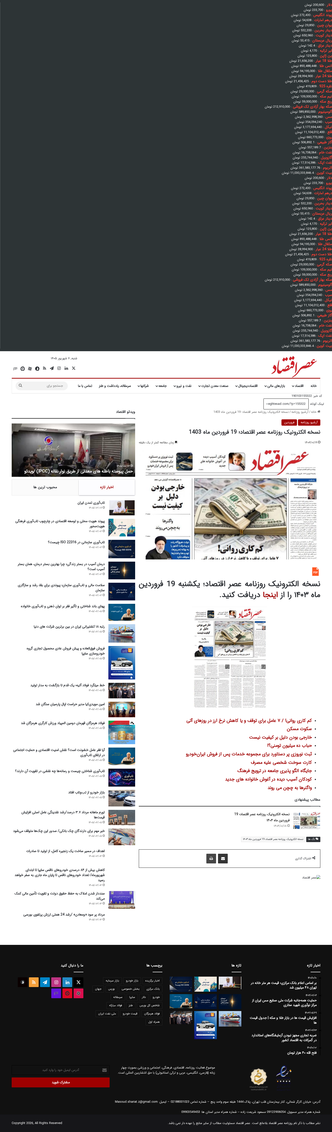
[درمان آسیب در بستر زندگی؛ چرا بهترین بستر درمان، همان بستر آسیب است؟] (121, 570)
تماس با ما (85, 386)
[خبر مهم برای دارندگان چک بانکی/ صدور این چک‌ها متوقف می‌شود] (121, 837)
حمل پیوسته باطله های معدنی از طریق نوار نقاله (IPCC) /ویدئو (78, 471)
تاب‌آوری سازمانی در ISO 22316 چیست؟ (76, 542)
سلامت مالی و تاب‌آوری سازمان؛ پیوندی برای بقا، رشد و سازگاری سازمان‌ (61, 587)
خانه (314, 386)
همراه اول (154, 1022)
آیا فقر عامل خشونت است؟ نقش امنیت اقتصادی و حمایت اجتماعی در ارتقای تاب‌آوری (59, 752)
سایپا (132, 997)
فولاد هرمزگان (152, 1013)
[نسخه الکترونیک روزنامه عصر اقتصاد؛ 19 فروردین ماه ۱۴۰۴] (306, 820)
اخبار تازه (107, 487)
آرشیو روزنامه (299, 412)
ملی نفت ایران (107, 1013)
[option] (73, 450)
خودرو (156, 997)
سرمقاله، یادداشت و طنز (115, 386)
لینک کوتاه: (316, 404)
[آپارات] (30, 369)
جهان (98, 989)
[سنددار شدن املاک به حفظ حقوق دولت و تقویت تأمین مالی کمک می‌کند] (121, 900)
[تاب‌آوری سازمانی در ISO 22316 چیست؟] (121, 549)
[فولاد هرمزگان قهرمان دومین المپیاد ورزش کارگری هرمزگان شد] (121, 732)
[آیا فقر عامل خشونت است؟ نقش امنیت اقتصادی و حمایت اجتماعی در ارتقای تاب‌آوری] (121, 756)
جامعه (162, 386)
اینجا (270, 595)
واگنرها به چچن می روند (290, 787)
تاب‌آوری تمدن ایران (91, 502)
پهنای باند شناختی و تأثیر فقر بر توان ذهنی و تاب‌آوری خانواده (63, 606)
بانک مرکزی (153, 989)
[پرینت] (211, 858)
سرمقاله (117, 997)
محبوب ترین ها (45, 487)
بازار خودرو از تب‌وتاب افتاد (86, 792)
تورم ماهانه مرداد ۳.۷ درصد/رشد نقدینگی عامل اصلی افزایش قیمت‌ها (63, 815)
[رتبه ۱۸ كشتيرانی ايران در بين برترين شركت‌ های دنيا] (121, 633)
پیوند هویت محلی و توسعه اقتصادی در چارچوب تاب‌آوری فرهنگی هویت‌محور (60, 523)
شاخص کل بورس (150, 1005)
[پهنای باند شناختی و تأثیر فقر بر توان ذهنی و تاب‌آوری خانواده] (121, 612)
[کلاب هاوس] (15, 369)
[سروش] (37, 369)
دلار (144, 997)
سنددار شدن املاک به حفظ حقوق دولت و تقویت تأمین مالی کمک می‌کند (60, 896)
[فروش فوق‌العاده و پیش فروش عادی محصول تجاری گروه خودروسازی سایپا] (121, 662)
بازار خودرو (132, 980)
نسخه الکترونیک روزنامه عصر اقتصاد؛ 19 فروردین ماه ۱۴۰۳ (273, 839)
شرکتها (144, 386)
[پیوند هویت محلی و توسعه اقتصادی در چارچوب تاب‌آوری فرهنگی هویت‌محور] (121, 527)
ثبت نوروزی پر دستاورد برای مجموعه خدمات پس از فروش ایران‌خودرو (249, 754)
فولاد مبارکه (115, 1005)
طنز (131, 1005)
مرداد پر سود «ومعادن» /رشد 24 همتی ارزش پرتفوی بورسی (64, 914)
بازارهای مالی (276, 386)
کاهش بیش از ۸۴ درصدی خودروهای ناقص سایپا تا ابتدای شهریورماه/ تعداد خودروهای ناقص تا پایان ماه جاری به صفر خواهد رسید (60, 875)
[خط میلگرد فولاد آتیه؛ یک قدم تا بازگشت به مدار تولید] (121, 690)
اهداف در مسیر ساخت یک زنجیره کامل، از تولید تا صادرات (65, 851)
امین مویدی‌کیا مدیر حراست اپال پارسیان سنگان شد (70, 704)
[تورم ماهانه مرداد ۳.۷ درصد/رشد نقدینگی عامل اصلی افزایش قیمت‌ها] (121, 817)
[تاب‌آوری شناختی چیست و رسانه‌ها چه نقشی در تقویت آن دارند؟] (121, 777)
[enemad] (284, 1090)
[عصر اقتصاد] (293, 366)
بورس (111, 989)
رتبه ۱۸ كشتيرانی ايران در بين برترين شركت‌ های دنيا (69, 626)
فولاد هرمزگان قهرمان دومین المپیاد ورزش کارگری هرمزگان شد (63, 723)
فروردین (289, 422)
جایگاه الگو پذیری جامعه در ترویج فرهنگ (274, 770)
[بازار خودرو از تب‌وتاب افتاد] (121, 798)
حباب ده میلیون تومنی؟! (289, 745)
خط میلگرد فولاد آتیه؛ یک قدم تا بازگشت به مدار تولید (67, 685)
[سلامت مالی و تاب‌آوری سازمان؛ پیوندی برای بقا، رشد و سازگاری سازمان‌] (121, 591)
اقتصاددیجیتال (248, 386)
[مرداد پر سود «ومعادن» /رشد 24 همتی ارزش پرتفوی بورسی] (121, 921)
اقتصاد (299, 386)
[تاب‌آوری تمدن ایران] (121, 507)
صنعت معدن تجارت (214, 386)
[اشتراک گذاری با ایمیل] (223, 858)
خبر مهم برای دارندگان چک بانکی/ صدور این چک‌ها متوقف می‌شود (59, 831)
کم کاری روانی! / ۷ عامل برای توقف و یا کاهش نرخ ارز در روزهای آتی (249, 720)
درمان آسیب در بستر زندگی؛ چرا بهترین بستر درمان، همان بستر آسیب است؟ (61, 566)
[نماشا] (22, 369)
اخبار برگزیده (152, 980)
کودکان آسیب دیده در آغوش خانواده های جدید (268, 779)
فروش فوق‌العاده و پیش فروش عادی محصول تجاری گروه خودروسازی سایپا (66, 651)
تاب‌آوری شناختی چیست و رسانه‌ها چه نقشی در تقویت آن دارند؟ (60, 771)
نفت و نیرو (184, 386)
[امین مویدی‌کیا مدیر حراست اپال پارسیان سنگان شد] (121, 709)
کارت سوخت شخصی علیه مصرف (281, 762)
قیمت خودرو (130, 1013)
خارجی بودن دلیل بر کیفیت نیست (280, 737)
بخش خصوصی (131, 989)
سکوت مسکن (299, 729)
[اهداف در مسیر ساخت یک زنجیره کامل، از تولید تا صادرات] (121, 856)
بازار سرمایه (112, 980)
